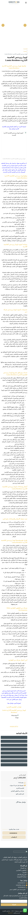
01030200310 (21, 883)
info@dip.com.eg (20, 885)
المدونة (24, 872)
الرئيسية (25, 48)
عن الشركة (23, 868)
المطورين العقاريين (21, 870)
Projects (25, 51)
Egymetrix (10, 912)
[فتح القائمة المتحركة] (26, 2)
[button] (14, 737)
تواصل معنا (12, 129)
